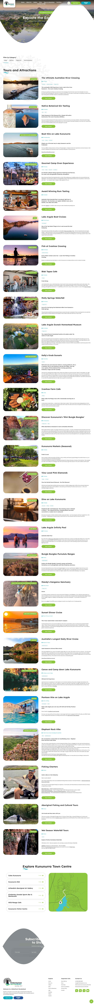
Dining (5, 60)
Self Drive (11, 60)
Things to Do (18, 60)
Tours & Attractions (28, 60)
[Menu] (68, 3)
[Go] (76, 990)
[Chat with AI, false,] (91, 1001)
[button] (48, 98)
